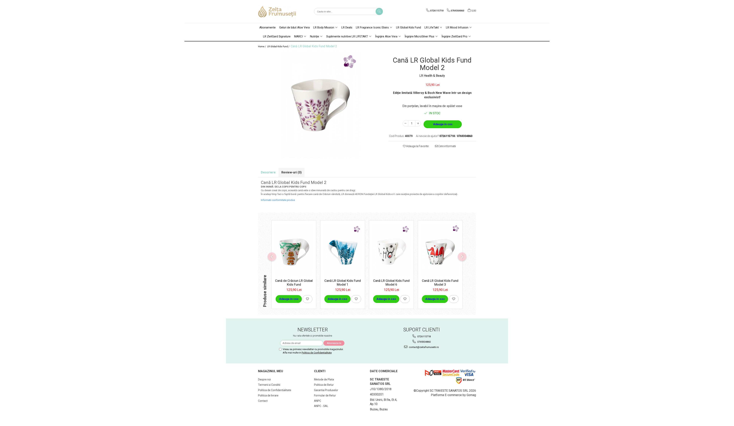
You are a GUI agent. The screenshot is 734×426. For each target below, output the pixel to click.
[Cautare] (379, 11)
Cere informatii (447, 146)
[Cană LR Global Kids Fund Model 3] (440, 250)
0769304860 (424, 341)
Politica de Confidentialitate (317, 352)
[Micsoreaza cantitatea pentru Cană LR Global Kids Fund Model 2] (405, 123)
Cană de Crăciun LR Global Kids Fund (294, 282)
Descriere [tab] (268, 172)
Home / (262, 46)
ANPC (317, 400)
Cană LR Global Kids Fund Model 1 (342, 282)
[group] (320, 105)
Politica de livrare (268, 395)
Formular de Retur (325, 395)
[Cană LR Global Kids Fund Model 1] (342, 250)
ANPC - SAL (321, 405)
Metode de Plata (324, 379)
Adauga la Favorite (417, 146)
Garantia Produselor (326, 390)
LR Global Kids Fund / (278, 46)
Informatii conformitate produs (278, 200)
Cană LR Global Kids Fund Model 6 (391, 282)
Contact (263, 400)
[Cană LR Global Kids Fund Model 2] (320, 105)
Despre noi (264, 379)
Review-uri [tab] (291, 172)
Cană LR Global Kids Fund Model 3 (440, 282)
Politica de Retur (324, 384)
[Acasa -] (277, 11)
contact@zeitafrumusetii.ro (423, 347)
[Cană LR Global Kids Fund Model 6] (391, 250)
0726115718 (424, 336)
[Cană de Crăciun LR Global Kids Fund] (293, 250)
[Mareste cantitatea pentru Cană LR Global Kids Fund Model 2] (418, 123)
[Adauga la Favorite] (307, 299)
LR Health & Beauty (432, 75)
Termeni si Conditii (269, 384)
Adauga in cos (442, 124)
